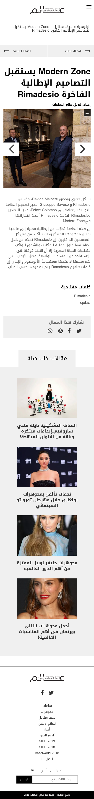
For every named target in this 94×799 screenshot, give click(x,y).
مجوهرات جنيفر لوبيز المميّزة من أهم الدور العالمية (47, 566)
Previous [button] (11, 149)
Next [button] (83, 149)
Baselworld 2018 (47, 753)
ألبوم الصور (47, 735)
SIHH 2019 (47, 741)
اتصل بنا (47, 759)
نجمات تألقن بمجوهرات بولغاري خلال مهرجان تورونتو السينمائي (47, 500)
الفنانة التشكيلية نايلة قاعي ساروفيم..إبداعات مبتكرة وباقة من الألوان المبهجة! (47, 431)
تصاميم (85, 303)
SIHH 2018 (47, 747)
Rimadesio (82, 296)
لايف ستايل (47, 718)
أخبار (47, 729)
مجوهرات (47, 712)
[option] (47, 149)
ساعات (47, 706)
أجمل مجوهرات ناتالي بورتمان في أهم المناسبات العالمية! (47, 631)
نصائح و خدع (47, 723)
